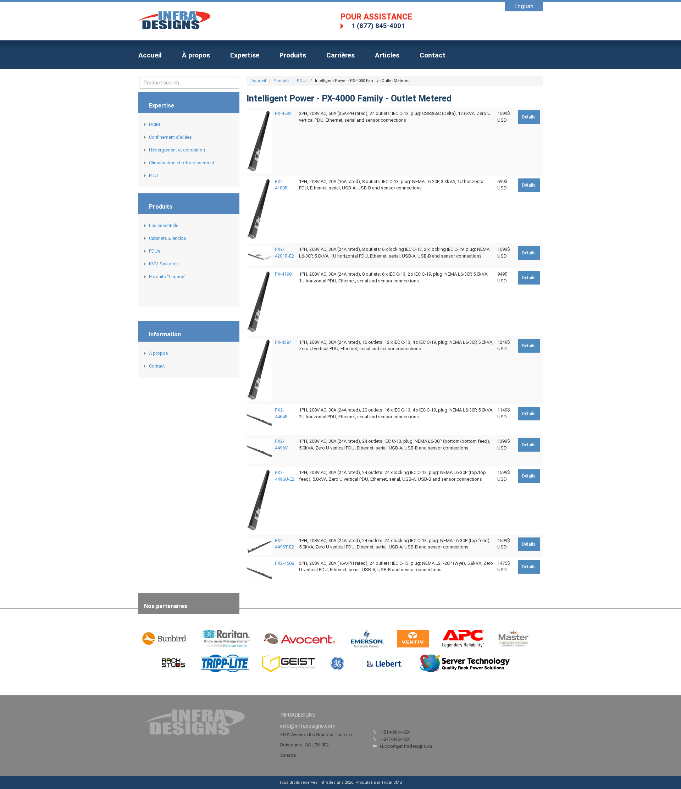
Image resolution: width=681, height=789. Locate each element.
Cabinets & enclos (167, 238)
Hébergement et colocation (177, 150)
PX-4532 (283, 113)
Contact (432, 55)
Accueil (150, 55)
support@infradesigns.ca (406, 746)
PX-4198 (283, 274)
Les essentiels (163, 225)
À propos (196, 55)
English (523, 6)
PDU (153, 175)
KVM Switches (164, 263)
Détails (529, 117)
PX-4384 (283, 342)
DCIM (154, 124)
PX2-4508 (284, 563)
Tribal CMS (391, 782)
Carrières (340, 55)
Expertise (244, 55)
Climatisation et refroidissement (181, 162)
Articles (387, 55)
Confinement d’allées (170, 137)
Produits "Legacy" (167, 276)
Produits (292, 55)
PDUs (154, 251)
